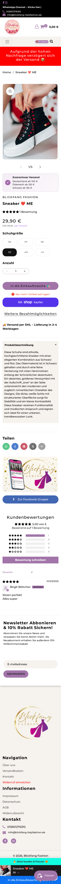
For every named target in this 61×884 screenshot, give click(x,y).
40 (29, 253)
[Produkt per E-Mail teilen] (41, 446)
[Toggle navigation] (7, 41)
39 (9, 252)
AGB (6, 807)
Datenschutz (11, 801)
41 (45, 253)
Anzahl (8, 263)
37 (28, 243)
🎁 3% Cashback (42, 42)
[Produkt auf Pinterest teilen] (24, 446)
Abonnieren (16, 673)
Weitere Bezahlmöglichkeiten (30, 314)
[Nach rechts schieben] (40, 167)
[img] (11, 581)
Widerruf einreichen (16, 782)
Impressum (10, 796)
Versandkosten (13, 770)
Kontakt (8, 776)
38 (45, 243)
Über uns (9, 765)
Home (7, 72)
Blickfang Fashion (36, 855)
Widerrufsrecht (13, 813)
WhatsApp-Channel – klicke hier (21, 7)
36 (12, 243)
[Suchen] (51, 42)
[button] (11, 211)
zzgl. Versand (20, 225)
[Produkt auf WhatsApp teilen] (6, 446)
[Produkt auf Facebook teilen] (15, 446)
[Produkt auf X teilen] (32, 446)
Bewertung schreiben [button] (30, 560)
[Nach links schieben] (21, 167)
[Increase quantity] (56, 870)
